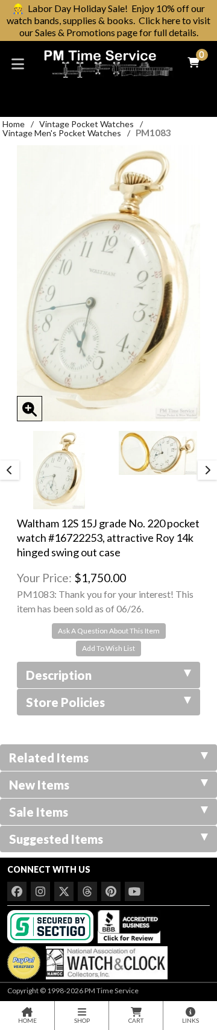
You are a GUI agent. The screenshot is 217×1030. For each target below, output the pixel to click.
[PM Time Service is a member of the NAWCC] (105, 960)
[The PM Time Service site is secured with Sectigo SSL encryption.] (51, 925)
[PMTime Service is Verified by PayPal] (23, 960)
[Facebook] (17, 891)
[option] (59, 470)
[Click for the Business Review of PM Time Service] (129, 925)
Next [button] (207, 470)
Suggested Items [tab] (56, 839)
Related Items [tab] (49, 757)
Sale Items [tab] (38, 812)
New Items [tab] (39, 784)
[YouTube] (134, 891)
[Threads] (87, 891)
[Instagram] (40, 891)
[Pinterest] (111, 891)
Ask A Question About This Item (109, 630)
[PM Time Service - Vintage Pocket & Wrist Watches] (108, 62)
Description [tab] (59, 675)
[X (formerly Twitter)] (64, 891)
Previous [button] (9, 470)
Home (13, 124)
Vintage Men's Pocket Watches (61, 133)
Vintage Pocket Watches (86, 124)
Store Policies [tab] (65, 702)
